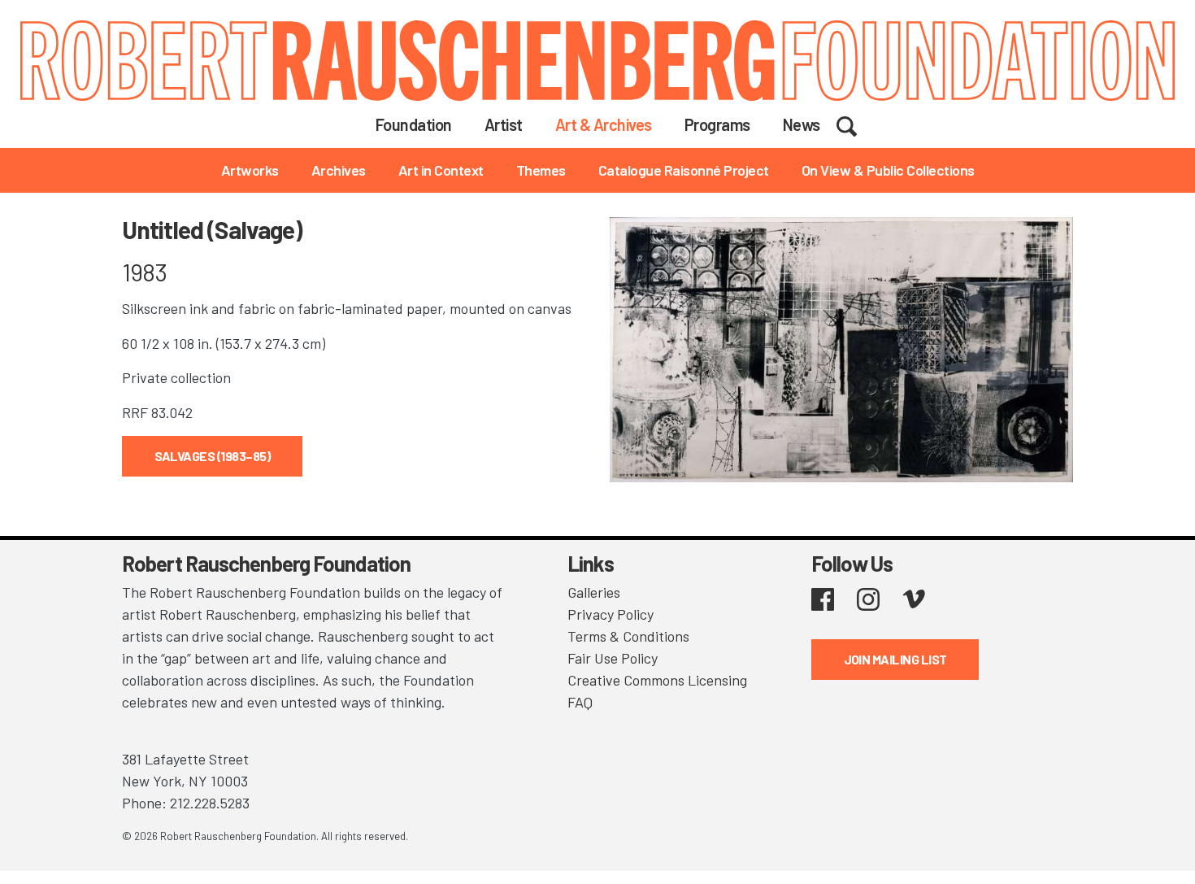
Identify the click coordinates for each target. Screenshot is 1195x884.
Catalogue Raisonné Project (683, 170)
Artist (504, 124)
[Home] (597, 60)
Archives (338, 170)
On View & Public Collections (888, 170)
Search (857, 123)
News (801, 124)
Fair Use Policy (612, 658)
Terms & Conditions (628, 636)
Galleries (593, 592)
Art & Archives (603, 124)
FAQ (580, 702)
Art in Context (441, 170)
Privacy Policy (610, 614)
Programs (717, 124)
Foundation (414, 124)
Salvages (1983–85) (212, 456)
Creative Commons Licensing (657, 680)
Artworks (250, 170)
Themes (541, 170)
